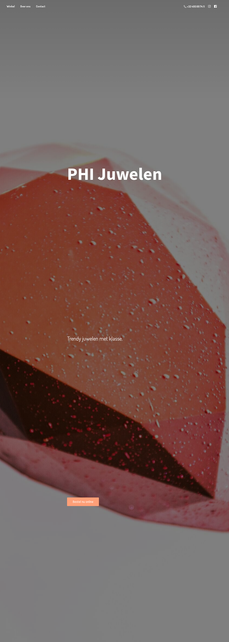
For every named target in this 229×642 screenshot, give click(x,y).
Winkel (11, 6)
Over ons (25, 6)
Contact (40, 6)
